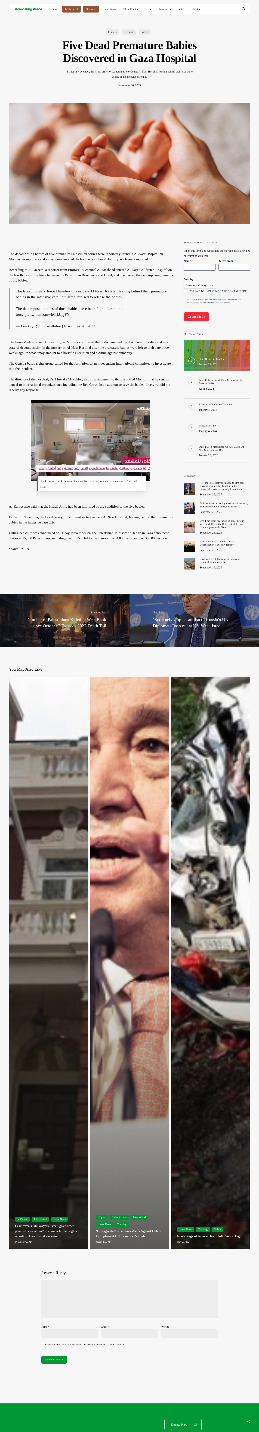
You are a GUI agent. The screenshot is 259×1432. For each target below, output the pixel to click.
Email (105, 1326)
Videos (144, 32)
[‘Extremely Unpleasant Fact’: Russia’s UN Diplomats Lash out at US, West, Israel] (194, 620)
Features (112, 32)
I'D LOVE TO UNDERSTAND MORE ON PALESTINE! (218, 291)
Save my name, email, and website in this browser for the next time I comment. (85, 1344)
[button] (183, 1424)
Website (165, 1326)
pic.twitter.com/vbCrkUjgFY (47, 314)
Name (45, 1326)
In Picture (22, 1219)
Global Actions (119, 1217)
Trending (129, 32)
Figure (101, 1217)
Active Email (227, 261)
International (40, 1219)
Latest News (59, 1219)
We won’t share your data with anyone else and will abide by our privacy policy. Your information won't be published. (214, 301)
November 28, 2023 (79, 326)
